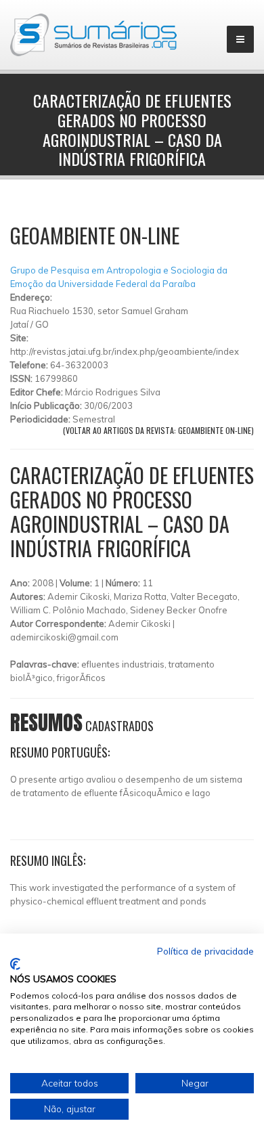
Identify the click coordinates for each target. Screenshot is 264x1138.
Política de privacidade (205, 951)
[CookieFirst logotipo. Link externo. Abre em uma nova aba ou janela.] (15, 964)
